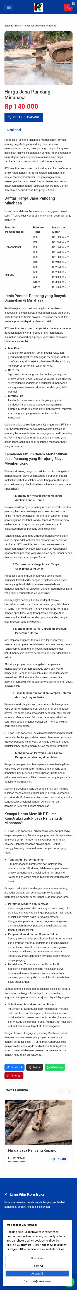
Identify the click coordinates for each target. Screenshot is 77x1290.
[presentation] (60, 1091)
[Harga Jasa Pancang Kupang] (38, 1122)
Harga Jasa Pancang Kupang (32, 1150)
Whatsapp (57, 1067)
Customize (37, 1258)
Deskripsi (14, 130)
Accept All (37, 1273)
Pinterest (16, 1075)
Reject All (37, 1265)
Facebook (16, 1067)
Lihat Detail (16, 1158)
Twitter (37, 1067)
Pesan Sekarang (23, 117)
